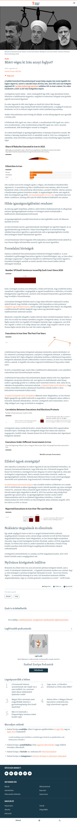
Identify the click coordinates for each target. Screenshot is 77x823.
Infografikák (43, 810)
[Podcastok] (39, 820)
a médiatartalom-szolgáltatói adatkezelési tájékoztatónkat (43, 620)
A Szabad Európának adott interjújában (20, 396)
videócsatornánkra (49, 752)
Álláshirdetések (44, 786)
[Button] (9, 76)
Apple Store (11, 732)
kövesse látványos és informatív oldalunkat (49, 756)
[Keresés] (60, 820)
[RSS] (20, 773)
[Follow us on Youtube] (6, 773)
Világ (7, 59)
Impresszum (43, 794)
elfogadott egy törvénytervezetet (17, 307)
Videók (41, 806)
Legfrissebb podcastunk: (18, 628)
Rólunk (7, 786)
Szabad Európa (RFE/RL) (13, 71)
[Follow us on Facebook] (11, 773)
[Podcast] (25, 773)
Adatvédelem (9, 790)
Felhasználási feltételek (12, 794)
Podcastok (8, 813)
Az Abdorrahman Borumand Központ (19, 485)
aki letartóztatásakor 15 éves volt (41, 195)
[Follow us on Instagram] (16, 773)
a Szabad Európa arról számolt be (54, 385)
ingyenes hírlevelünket (46, 745)
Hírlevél (18, 820)
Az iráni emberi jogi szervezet (26, 86)
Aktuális (7, 810)
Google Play (59, 729)
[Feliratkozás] (30, 773)
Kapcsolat (42, 790)
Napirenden (9, 806)
